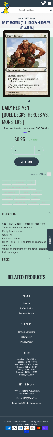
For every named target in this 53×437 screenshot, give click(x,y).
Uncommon (20, 202)
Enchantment (10, 192)
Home (20, 18)
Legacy (25, 192)
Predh (7, 202)
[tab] (26, 215)
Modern (36, 192)
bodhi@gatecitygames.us (29, 403)
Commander (19, 182)
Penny (35, 197)
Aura (6, 182)
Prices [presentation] (6, 259)
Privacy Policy (26, 342)
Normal (7, 197)
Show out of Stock (38, 174)
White (44, 202)
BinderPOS (32, 424)
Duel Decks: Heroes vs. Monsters (19, 187)
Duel (31, 182)
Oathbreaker (22, 197)
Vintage (33, 202)
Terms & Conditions (26, 332)
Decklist (50, 240)
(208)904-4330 (30, 398)
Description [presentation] (9, 214)
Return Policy (26, 337)
